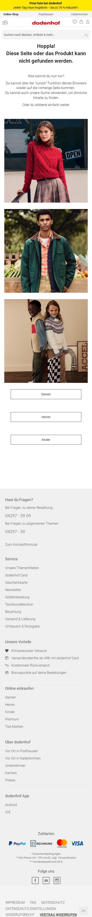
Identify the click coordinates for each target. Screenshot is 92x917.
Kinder (46, 439)
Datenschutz (53, 902)
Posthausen (46, 14)
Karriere (11, 773)
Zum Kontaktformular (21, 545)
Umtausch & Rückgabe (22, 626)
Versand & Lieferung (20, 619)
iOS (7, 812)
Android (11, 805)
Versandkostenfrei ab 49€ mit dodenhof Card (45, 658)
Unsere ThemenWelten (22, 568)
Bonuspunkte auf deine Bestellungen (38, 673)
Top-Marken (14, 727)
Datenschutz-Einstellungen (31, 909)
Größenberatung (17, 597)
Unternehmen (15, 766)
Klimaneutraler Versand (29, 651)
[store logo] (38, 23)
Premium (12, 719)
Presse (10, 780)
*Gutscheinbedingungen (46, 853)
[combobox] (46, 34)
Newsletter (13, 590)
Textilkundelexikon (19, 604)
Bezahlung (13, 612)
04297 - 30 (15, 531)
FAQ (33, 902)
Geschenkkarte (16, 583)
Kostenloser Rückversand (30, 665)
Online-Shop (10, 14)
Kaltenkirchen (79, 14)
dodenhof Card (16, 575)
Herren (46, 417)
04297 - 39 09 (18, 515)
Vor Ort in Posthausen (21, 751)
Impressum (15, 902)
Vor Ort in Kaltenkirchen (23, 758)
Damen (46, 394)
